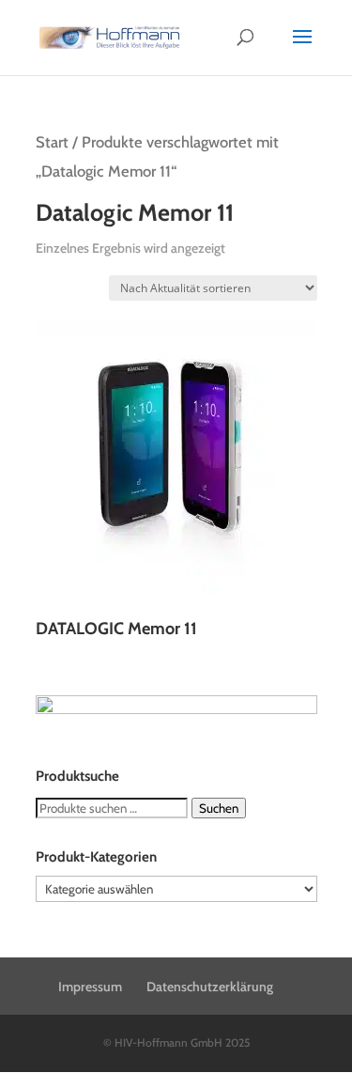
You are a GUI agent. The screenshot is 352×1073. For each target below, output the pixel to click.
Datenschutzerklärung (209, 986)
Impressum (90, 986)
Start (52, 141)
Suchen (218, 808)
